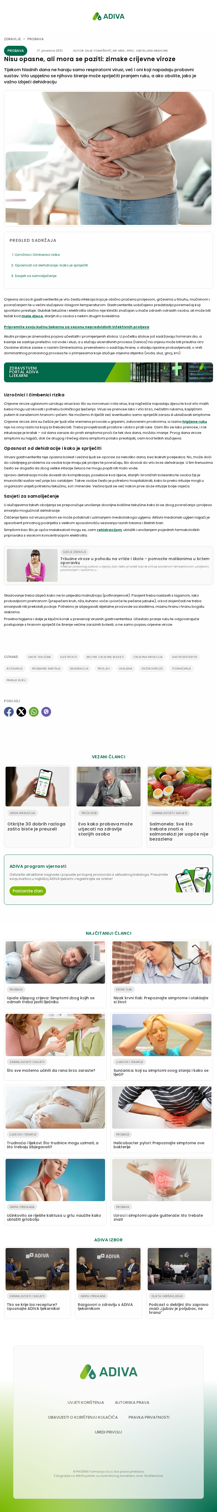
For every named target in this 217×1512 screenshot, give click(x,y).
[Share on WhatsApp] (34, 712)
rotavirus (15, 668)
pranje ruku (16, 680)
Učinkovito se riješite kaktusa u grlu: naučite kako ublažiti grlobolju (54, 1213)
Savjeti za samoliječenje (36, 275)
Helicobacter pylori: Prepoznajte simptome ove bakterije (159, 1141)
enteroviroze (152, 668)
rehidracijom (109, 529)
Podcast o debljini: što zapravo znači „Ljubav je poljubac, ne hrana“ (179, 1304)
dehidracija (79, 668)
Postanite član (28, 891)
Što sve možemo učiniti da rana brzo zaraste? (51, 1066)
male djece (32, 316)
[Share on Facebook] (9, 712)
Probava (35, 39)
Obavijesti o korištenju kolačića (83, 1417)
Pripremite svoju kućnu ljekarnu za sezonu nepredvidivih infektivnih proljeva (76, 326)
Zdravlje (12, 39)
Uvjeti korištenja (86, 1402)
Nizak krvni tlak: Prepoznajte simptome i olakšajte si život (161, 996)
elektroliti (68, 657)
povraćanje (181, 668)
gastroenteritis (184, 657)
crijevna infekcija (147, 657)
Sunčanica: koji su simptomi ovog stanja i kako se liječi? (161, 1068)
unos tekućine (39, 657)
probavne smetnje (46, 668)
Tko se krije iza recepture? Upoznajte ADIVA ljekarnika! (33, 1302)
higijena (125, 668)
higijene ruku (194, 421)
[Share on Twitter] (21, 712)
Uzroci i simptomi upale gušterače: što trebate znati (158, 1213)
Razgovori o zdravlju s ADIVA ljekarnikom (105, 1302)
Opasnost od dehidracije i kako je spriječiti (51, 265)
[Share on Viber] (46, 712)
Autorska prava (132, 1402)
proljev (104, 668)
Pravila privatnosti (149, 1417)
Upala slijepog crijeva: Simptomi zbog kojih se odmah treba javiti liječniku (50, 996)
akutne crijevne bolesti (105, 657)
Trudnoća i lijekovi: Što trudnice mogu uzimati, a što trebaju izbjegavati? (52, 1141)
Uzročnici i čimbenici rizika (37, 254)
